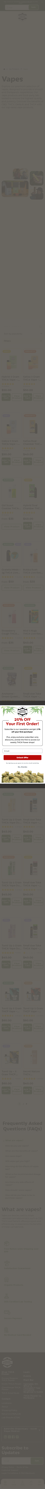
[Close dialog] (42, 708)
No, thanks (22, 767)
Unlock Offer (22, 757)
